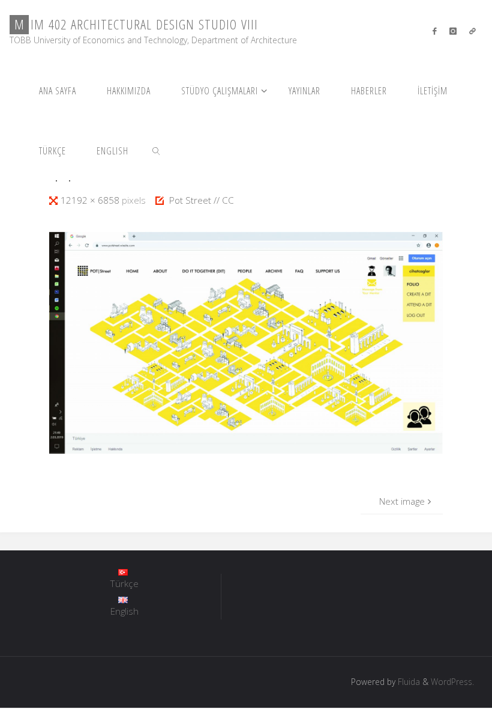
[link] (156, 150)
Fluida (407, 681)
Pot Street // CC (201, 200)
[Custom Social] (472, 30)
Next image (402, 501)
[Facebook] (435, 30)
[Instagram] (453, 30)
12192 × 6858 (91, 200)
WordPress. (452, 681)
